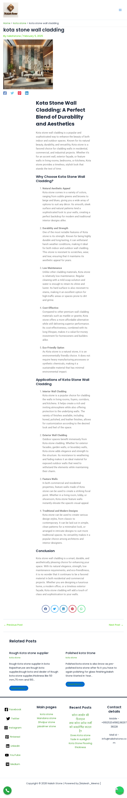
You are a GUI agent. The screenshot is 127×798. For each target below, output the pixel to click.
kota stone (15, 657)
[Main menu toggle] (120, 9)
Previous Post (13, 625)
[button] (46, 609)
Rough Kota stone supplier (29, 653)
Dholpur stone (46, 722)
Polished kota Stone (80, 653)
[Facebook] (5, 93)
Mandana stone (46, 718)
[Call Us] (7, 790)
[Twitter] (12, 93)
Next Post (116, 625)
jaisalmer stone (46, 726)
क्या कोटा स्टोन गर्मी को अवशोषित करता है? (80, 727)
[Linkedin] (26, 93)
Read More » (18, 688)
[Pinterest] (19, 93)
